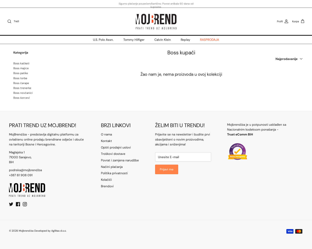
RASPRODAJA (209, 40)
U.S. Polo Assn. (103, 40)
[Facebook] (18, 204)
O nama (106, 134)
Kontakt (106, 141)
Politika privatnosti (114, 173)
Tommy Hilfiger (133, 40)
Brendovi (107, 186)
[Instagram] (25, 204)
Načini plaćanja (112, 167)
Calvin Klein (162, 40)
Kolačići (106, 180)
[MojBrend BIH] (156, 21)
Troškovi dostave (113, 154)
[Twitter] (11, 204)
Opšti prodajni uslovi (116, 147)
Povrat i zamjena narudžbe (120, 160)
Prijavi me (167, 169)
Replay (185, 40)
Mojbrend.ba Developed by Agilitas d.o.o (42, 230)
